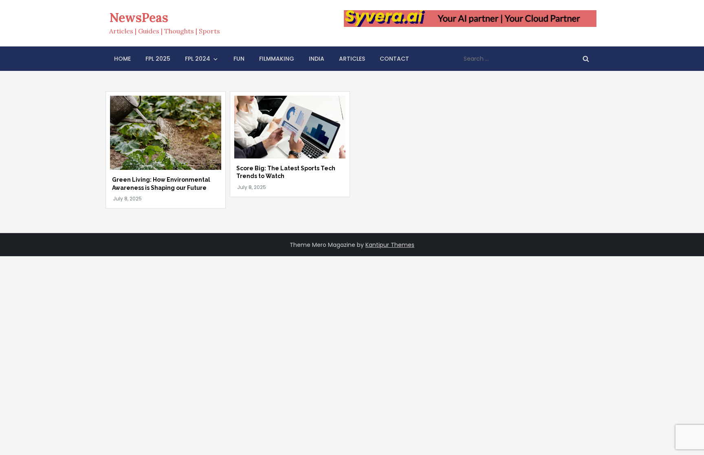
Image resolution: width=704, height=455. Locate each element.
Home (122, 59)
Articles (352, 59)
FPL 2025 (157, 59)
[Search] (585, 58)
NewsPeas (138, 17)
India (316, 59)
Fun (238, 59)
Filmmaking (276, 59)
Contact (394, 59)
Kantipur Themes (389, 245)
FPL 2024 (197, 59)
